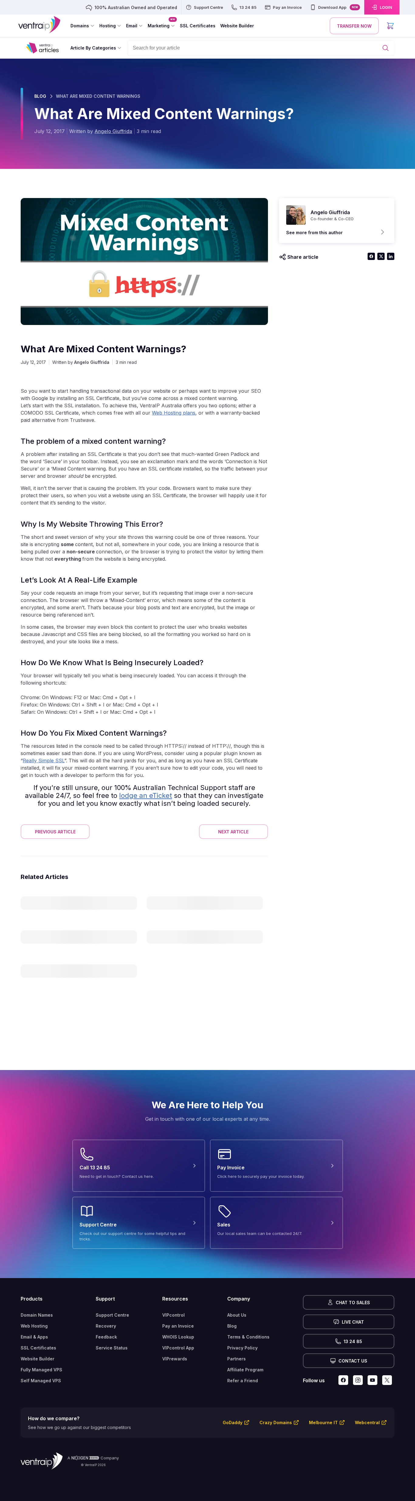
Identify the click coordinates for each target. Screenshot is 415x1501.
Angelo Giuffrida (113, 131)
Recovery (106, 1325)
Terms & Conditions (248, 1336)
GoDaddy (232, 1422)
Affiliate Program (245, 1369)
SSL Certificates (38, 1347)
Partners (236, 1358)
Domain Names (37, 1315)
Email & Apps (34, 1336)
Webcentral (367, 1422)
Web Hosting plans (173, 413)
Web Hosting (34, 1325)
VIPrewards (174, 1358)
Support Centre (112, 1315)
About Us (236, 1315)
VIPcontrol (173, 1315)
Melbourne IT (323, 1422)
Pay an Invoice (178, 1325)
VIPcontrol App (178, 1347)
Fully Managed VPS (41, 1369)
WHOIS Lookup (178, 1336)
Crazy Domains (275, 1422)
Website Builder (37, 1358)
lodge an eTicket (145, 795)
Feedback (106, 1336)
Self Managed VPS (41, 1380)
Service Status (112, 1347)
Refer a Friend (242, 1380)
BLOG (40, 96)
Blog (232, 1325)
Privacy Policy (242, 1347)
